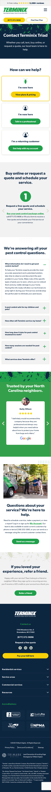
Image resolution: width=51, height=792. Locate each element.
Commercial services (12, 684)
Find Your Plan (37, 20)
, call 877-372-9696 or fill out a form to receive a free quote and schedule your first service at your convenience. (25, 214)
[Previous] (4, 211)
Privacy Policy (9, 747)
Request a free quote (25, 642)
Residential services (11, 669)
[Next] (47, 211)
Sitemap (41, 747)
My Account (36, 523)
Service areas (8, 677)
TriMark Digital (38, 757)
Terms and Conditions (25, 747)
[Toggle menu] (45, 10)
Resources (7, 692)
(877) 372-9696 (14, 20)
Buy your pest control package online (25, 213)
